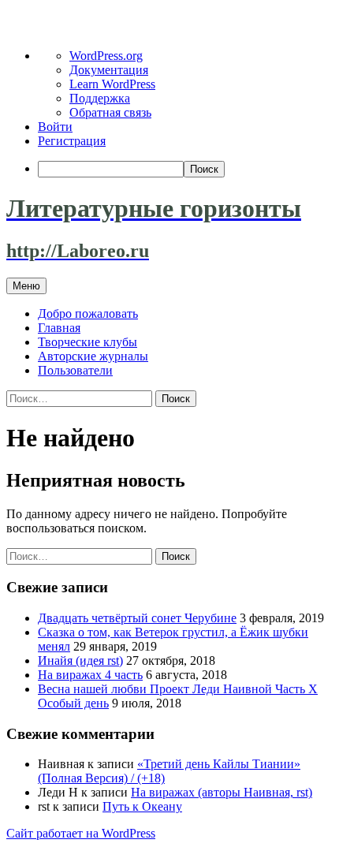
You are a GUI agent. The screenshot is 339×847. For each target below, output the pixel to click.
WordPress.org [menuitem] (106, 55)
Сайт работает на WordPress (80, 833)
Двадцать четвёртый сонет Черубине (137, 618)
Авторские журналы (93, 356)
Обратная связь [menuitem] (110, 112)
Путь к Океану (142, 806)
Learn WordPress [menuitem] (112, 84)
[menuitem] (185, 169)
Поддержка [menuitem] (99, 98)
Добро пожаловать (88, 313)
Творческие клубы (87, 342)
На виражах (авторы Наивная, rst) (221, 792)
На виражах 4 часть (90, 674)
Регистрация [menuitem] (72, 140)
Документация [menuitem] (108, 69)
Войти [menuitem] (55, 126)
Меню (26, 286)
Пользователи (75, 370)
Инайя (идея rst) (80, 660)
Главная (59, 327)
